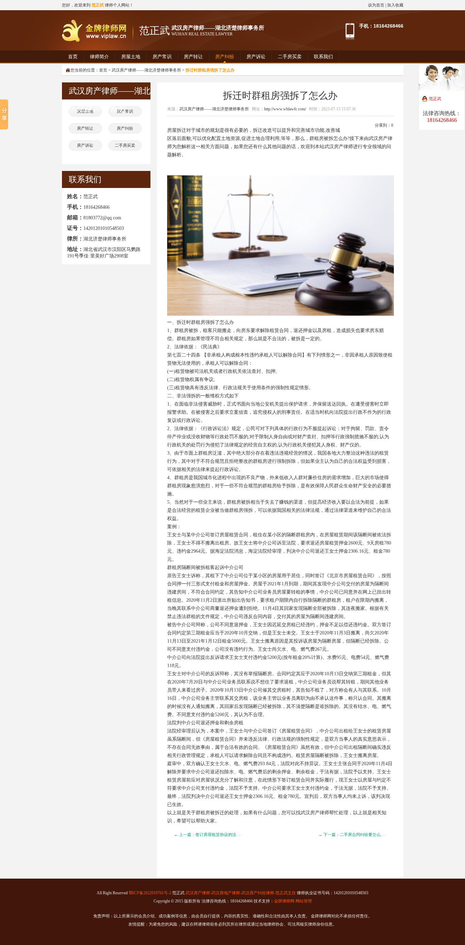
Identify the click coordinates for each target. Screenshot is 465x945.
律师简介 (99, 56)
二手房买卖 (290, 56)
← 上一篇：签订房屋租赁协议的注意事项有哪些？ (219, 834)
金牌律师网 (284, 901)
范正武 (435, 98)
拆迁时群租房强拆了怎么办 (280, 95)
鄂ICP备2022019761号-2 (150, 893)
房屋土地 (130, 56)
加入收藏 (395, 5)
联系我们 (323, 56)
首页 (73, 56)
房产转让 (193, 56)
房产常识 (162, 56)
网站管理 (303, 901)
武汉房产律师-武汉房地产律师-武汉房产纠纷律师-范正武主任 (241, 893)
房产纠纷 (224, 56)
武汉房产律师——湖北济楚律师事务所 (214, 109)
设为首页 (376, 5)
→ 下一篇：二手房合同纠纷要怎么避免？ (355, 834)
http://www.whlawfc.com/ (285, 109)
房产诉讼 (256, 56)
